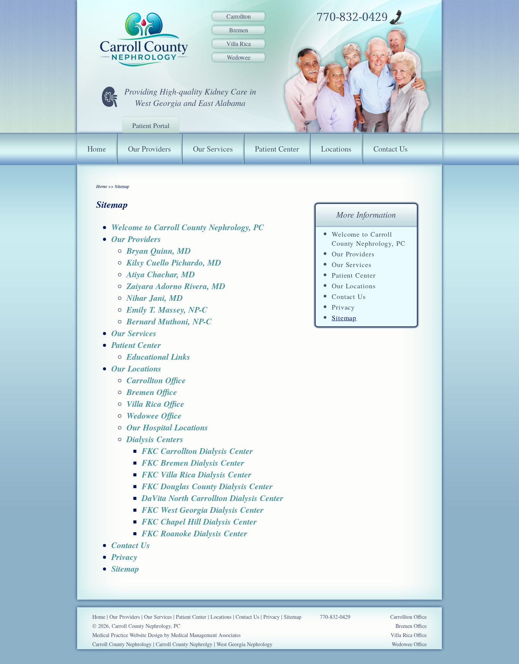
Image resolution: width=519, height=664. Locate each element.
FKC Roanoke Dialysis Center (194, 533)
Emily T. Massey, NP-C (167, 309)
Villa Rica (238, 43)
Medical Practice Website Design (127, 635)
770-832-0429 (352, 17)
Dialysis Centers (155, 439)
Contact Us (390, 149)
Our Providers (149, 149)
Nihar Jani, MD (155, 298)
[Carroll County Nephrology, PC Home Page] (144, 39)
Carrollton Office (156, 380)
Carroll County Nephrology (122, 644)
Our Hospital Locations (167, 427)
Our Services (213, 149)
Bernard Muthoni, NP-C (169, 321)
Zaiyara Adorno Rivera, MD (176, 286)
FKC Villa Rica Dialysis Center (197, 474)
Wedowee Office (154, 415)
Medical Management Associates (206, 635)
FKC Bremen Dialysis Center (193, 462)
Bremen (238, 30)
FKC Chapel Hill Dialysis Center (199, 521)
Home (96, 149)
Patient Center (277, 149)
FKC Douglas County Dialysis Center (207, 486)
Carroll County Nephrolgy (184, 644)
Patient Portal (150, 125)
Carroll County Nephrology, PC (146, 625)
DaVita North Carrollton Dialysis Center (212, 498)
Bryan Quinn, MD (159, 250)
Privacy (343, 306)
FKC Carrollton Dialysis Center (197, 451)
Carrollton (238, 16)
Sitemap (344, 317)
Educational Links (158, 356)
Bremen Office (152, 392)
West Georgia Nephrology (244, 644)
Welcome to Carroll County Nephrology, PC (368, 238)
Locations (336, 149)
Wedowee (238, 57)
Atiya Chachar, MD (161, 274)
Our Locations (354, 285)
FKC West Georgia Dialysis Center (203, 509)
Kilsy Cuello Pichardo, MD (174, 262)
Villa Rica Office (155, 403)
